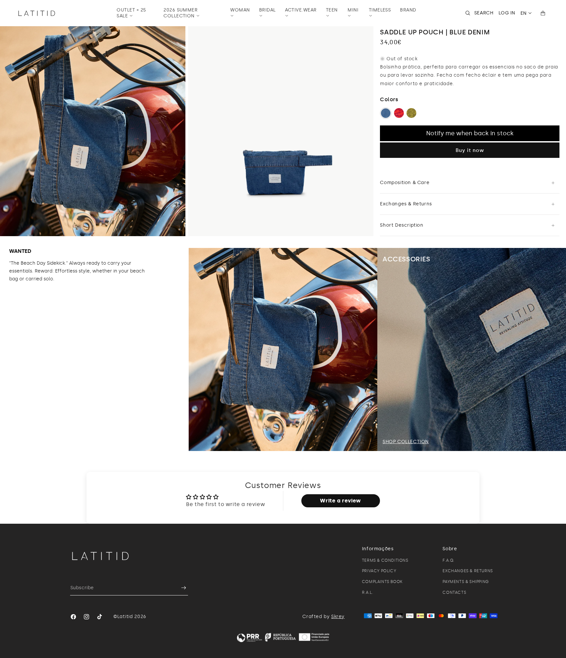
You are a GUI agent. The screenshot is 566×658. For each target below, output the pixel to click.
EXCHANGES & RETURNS (468, 571)
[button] (135, 13)
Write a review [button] (340, 501)
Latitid (125, 616)
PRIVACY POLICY (379, 571)
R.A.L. (367, 592)
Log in (507, 13)
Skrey (338, 616)
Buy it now (470, 150)
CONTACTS (454, 592)
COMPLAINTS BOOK (382, 581)
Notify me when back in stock (470, 133)
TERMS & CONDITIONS (385, 560)
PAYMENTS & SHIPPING (466, 581)
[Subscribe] (180, 587)
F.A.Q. (448, 560)
